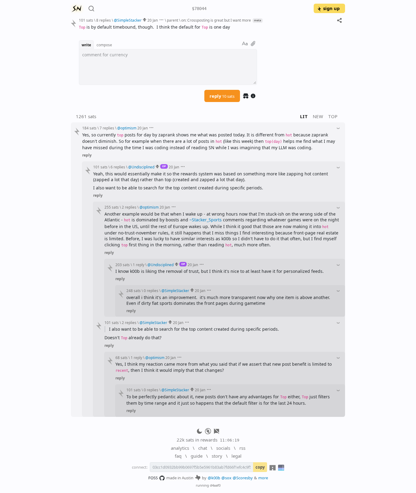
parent (172, 20)
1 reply (138, 264)
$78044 (199, 8)
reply (222, 96)
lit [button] (304, 116)
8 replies (103, 20)
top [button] (333, 116)
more (263, 478)
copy (260, 467)
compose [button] (104, 44)
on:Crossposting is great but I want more (216, 20)
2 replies (129, 207)
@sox (226, 478)
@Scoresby (243, 478)
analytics (180, 448)
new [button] (318, 116)
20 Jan (152, 20)
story (217, 456)
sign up (331, 8)
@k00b (214, 478)
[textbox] (209, 27)
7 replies (107, 127)
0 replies (151, 290)
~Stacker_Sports (205, 220)
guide (197, 456)
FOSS (153, 478)
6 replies (118, 166)
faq (178, 456)
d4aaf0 (215, 485)
